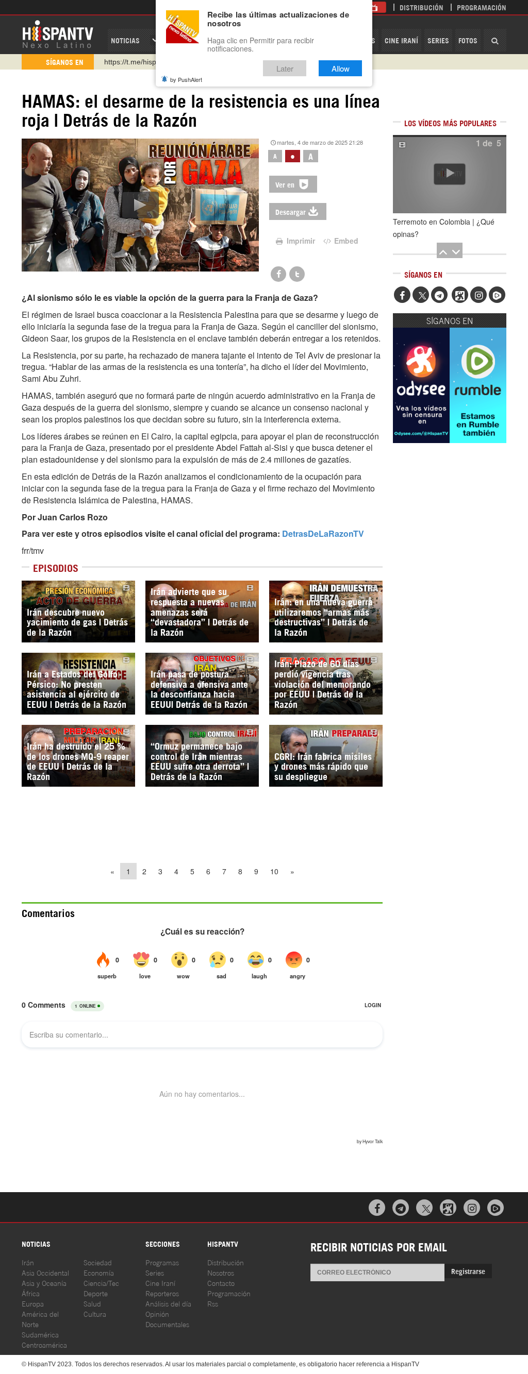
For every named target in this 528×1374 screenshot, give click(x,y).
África (31, 1293)
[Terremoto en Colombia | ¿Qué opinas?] (449, 174)
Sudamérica (40, 1334)
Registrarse (468, 1271)
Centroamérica (44, 1344)
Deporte (96, 1293)
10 (274, 871)
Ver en (285, 184)
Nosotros (220, 1272)
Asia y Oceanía (44, 1282)
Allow (341, 68)
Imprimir (300, 240)
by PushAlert (186, 79)
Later (284, 68)
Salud (92, 1303)
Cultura (95, 1313)
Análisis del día (168, 1303)
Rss (212, 1303)
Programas (162, 1262)
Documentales (167, 1324)
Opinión (157, 1313)
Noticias (125, 40)
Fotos (467, 40)
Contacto (221, 1282)
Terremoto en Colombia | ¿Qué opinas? (443, 227)
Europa (33, 1303)
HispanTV (58, 33)
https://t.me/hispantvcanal (146, 62)
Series (438, 40)
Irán (28, 1262)
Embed (345, 240)
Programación (481, 7)
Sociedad (98, 1262)
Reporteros (162, 1293)
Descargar (290, 211)
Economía (99, 1272)
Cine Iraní (401, 40)
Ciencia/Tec (101, 1282)
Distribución (421, 7)
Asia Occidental (45, 1272)
